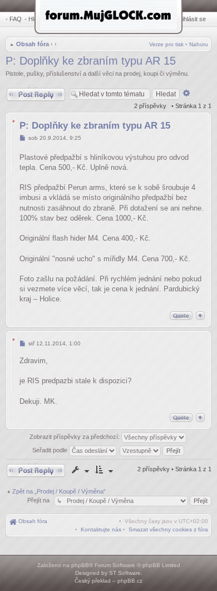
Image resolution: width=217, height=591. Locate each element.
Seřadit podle (50, 450)
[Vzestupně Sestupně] (152, 450)
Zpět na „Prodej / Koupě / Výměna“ (59, 491)
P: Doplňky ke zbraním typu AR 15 (91, 61)
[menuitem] (168, 529)
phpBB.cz (129, 581)
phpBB (80, 565)
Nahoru (198, 44)
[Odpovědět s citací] (181, 315)
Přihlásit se (191, 19)
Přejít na (39, 500)
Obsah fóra (32, 44)
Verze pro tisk (166, 44)
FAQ (15, 19)
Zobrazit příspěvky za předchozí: (75, 436)
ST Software (125, 573)
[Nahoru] (200, 315)
